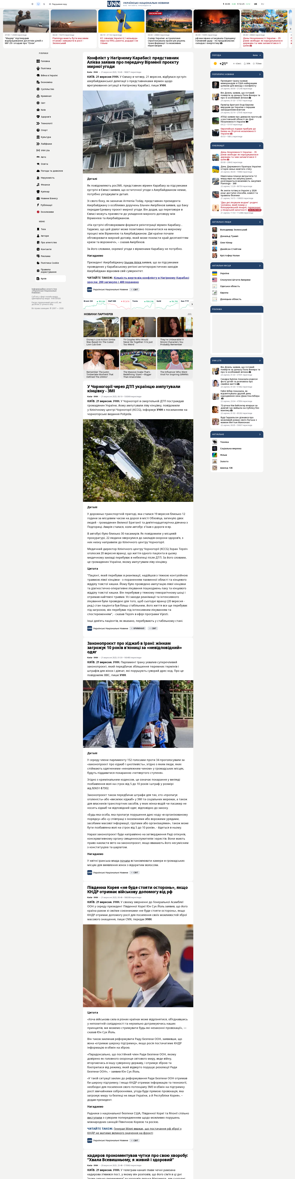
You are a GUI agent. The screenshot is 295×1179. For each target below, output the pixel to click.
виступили (94, 1117)
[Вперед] (291, 29)
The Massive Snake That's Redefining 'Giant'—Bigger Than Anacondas (137, 374)
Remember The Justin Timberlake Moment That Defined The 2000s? (100, 374)
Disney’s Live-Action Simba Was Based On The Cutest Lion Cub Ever (101, 342)
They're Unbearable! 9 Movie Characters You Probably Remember (172, 342)
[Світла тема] (32, 4)
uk (255, 3)
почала (125, 860)
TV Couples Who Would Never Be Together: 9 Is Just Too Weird (138, 342)
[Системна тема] (38, 4)
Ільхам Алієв (133, 262)
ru (262, 3)
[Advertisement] (237, 334)
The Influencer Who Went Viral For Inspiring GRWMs (174, 373)
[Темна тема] (44, 4)
